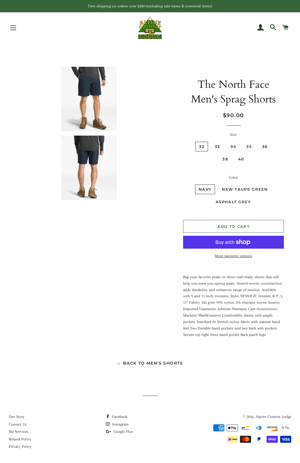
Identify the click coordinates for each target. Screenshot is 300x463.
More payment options (233, 256)
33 (217, 146)
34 (233, 146)
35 (249, 146)
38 (225, 159)
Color (233, 177)
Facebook (119, 416)
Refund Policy (20, 439)
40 (241, 159)
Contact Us (18, 424)
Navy (205, 189)
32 (201, 146)
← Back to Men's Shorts (150, 363)
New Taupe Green (245, 189)
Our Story (17, 416)
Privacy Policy (20, 446)
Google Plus (122, 431)
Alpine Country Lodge (273, 416)
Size (233, 134)
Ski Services (18, 431)
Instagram (120, 424)
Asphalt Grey (233, 201)
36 (265, 146)
